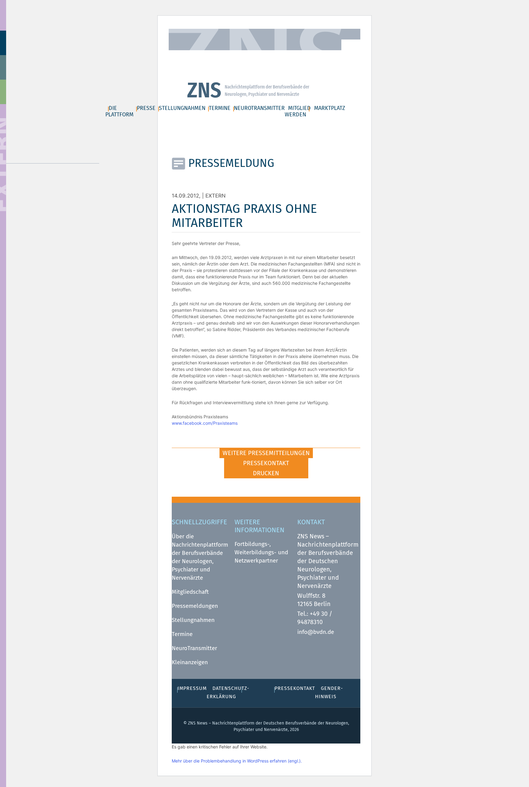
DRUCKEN (266, 473)
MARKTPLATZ (329, 108)
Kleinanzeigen (190, 662)
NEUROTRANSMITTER (259, 108)
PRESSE (146, 108)
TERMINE (220, 108)
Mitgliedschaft (190, 591)
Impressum (253, 55)
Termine (182, 634)
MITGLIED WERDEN (298, 111)
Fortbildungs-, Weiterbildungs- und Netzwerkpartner (261, 552)
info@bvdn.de (315, 631)
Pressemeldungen (195, 605)
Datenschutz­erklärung (304, 55)
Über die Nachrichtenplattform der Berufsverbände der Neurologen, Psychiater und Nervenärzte (200, 557)
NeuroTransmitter (194, 648)
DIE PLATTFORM (119, 111)
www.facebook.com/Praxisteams (205, 423)
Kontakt (222, 55)
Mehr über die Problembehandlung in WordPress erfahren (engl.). (237, 760)
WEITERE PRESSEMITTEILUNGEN (266, 453)
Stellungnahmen (193, 619)
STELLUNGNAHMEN (182, 108)
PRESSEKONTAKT (266, 463)
